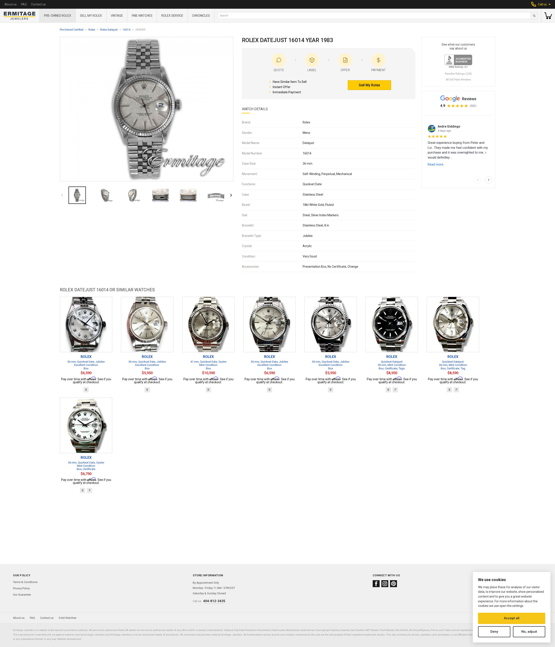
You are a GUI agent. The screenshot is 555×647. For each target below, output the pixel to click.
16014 (126, 29)
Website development (69, 638)
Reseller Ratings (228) (458, 73)
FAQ (24, 4)
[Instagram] (384, 583)
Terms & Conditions (25, 582)
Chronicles (201, 15)
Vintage (117, 15)
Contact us (38, 4)
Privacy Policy (21, 588)
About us (10, 4)
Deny (494, 632)
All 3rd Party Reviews (458, 79)
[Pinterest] (393, 583)
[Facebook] (376, 583)
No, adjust (529, 632)
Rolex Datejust (109, 29)
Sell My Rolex (91, 15)
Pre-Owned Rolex (57, 15)
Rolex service (172, 15)
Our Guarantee (22, 594)
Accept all (511, 618)
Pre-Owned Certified (71, 29)
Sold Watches (67, 617)
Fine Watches (142, 15)
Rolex (91, 29)
